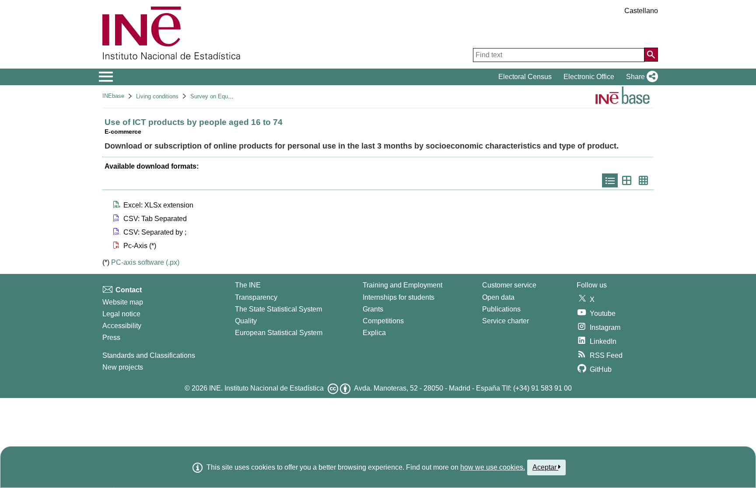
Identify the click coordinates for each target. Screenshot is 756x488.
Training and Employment (402, 285)
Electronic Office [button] (589, 76)
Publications (501, 309)
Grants (373, 309)
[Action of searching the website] (651, 55)
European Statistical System (278, 332)
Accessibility (121, 325)
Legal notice (121, 314)
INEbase (113, 96)
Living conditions (157, 96)
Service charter (505, 321)
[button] (640, 77)
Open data (498, 297)
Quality (246, 321)
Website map (122, 302)
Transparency (256, 297)
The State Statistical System (278, 309)
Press (111, 337)
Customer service (509, 285)
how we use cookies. (492, 467)
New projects (122, 367)
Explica (374, 332)
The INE (248, 285)
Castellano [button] (641, 10)
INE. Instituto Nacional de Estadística (266, 388)
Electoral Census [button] (525, 76)
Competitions (383, 321)
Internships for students (398, 297)
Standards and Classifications (148, 355)
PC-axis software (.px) (145, 262)
